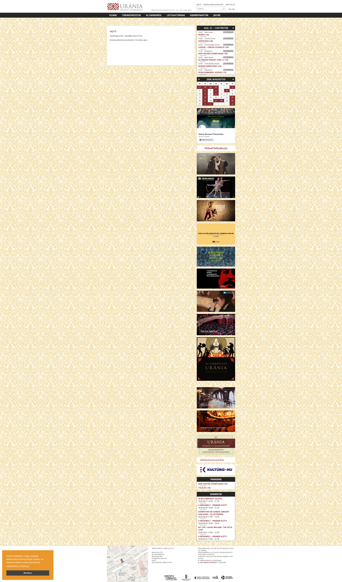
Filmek (113, 15)
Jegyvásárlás (228, 32)
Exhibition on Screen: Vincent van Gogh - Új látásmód (213, 512)
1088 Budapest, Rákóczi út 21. (163, 10)
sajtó (154, 560)
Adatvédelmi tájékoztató (162, 562)
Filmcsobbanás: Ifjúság (210, 498)
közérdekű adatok (159, 558)
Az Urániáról (154, 15)
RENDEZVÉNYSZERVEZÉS (213, 4)
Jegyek (216, 15)
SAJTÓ (198, 4)
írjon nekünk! (157, 556)
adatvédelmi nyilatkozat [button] (18, 566)
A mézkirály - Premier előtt (212, 505)
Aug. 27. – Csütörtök (216, 28)
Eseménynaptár (199, 15)
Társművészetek (131, 15)
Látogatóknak (176, 15)
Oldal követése (207, 140)
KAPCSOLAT (230, 4)
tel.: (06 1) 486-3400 (183, 10)
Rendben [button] (28, 573)
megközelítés (157, 552)
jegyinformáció (158, 554)
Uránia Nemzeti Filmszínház (211, 134)
